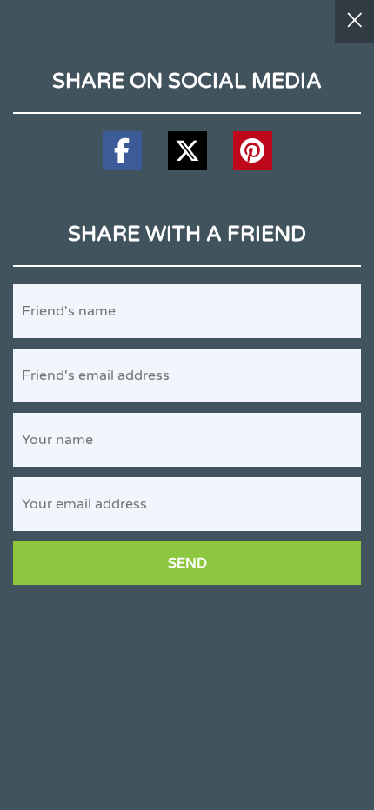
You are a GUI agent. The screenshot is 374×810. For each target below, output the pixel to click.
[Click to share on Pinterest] (252, 150)
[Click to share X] (187, 150)
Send (187, 563)
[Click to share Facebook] (122, 150)
